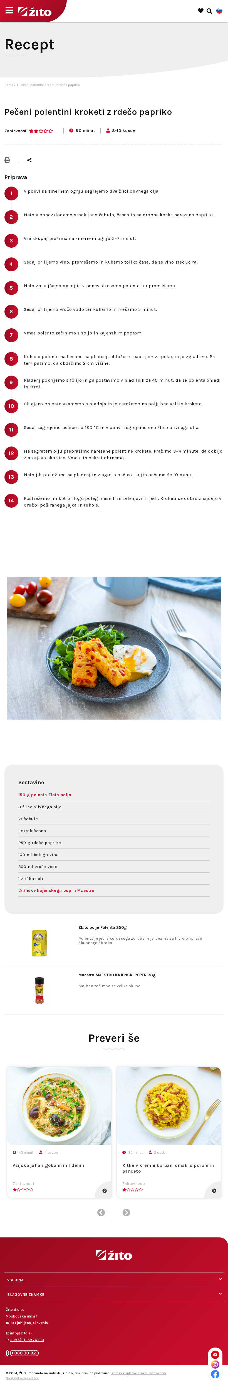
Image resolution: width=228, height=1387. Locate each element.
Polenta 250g (102, 927)
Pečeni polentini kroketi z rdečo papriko (49, 85)
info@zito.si (21, 1333)
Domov (9, 85)
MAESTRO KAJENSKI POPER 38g (117, 974)
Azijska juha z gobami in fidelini (48, 1165)
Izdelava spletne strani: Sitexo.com (138, 1373)
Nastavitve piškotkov (22, 1378)
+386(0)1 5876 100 (27, 1340)
